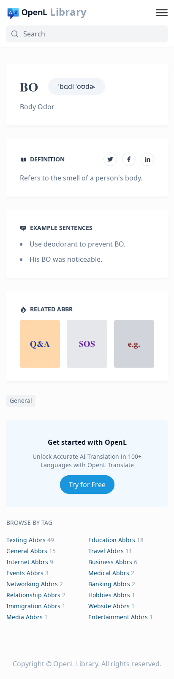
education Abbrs (111, 540)
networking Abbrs (32, 584)
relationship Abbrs (33, 595)
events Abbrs (25, 573)
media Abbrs (24, 617)
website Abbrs (109, 606)
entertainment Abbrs (118, 617)
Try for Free (87, 484)
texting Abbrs (26, 540)
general (21, 400)
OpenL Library (75, 663)
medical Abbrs (108, 573)
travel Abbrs (106, 551)
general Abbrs (26, 551)
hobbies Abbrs (109, 595)
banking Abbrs (109, 584)
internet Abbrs (27, 562)
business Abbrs (110, 562)
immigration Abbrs (33, 606)
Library (68, 12)
